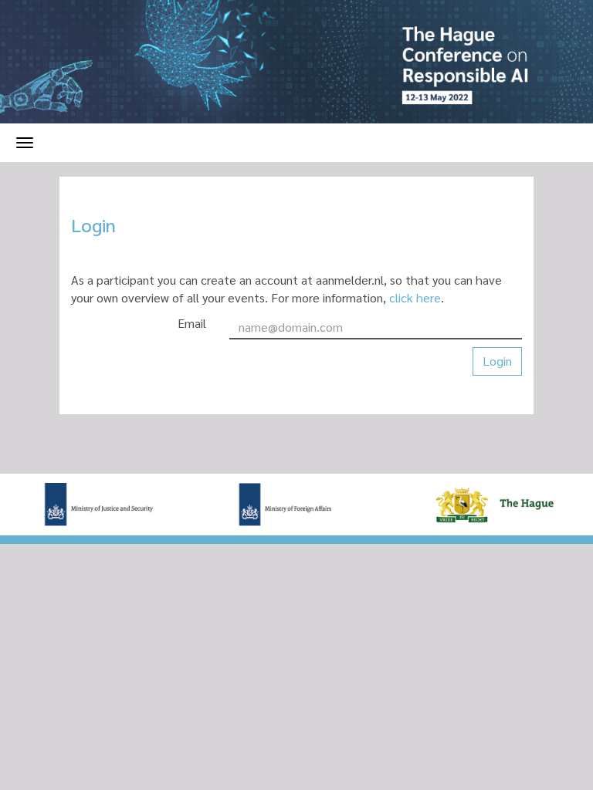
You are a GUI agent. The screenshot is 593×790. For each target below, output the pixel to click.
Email (192, 323)
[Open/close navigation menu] (25, 143)
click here (415, 297)
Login (497, 361)
